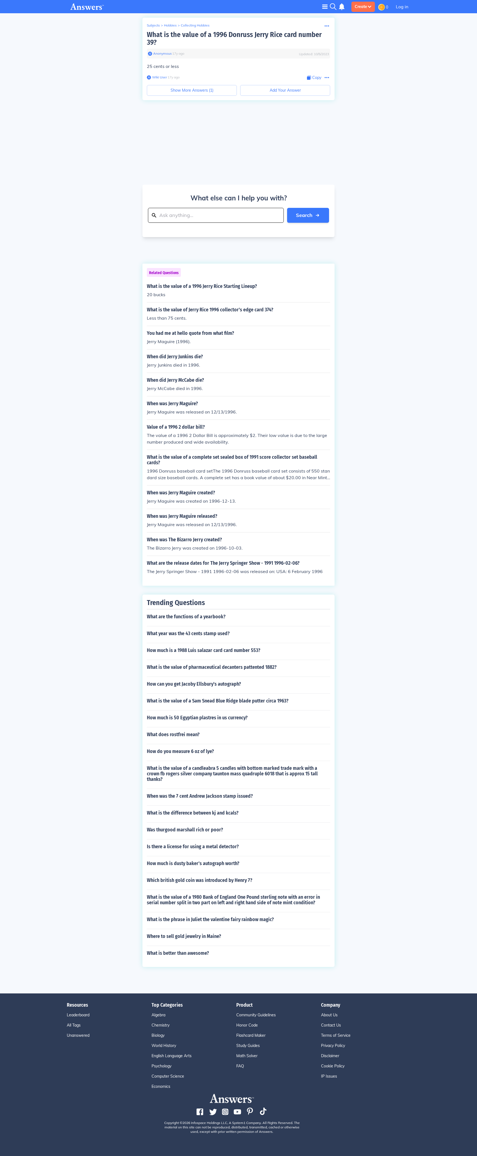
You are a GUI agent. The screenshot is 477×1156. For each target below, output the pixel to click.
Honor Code (247, 1025)
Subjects (153, 25)
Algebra (158, 1014)
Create (361, 6)
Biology (158, 1035)
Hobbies (170, 25)
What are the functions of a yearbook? (186, 617)
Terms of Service (336, 1035)
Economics (161, 1086)
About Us (329, 1014)
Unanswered (78, 1035)
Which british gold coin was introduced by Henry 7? (199, 880)
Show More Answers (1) (192, 90)
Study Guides (248, 1045)
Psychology (161, 1066)
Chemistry (160, 1025)
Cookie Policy (332, 1066)
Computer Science (168, 1076)
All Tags (74, 1025)
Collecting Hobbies (195, 25)
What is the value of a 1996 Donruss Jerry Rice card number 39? (234, 38)
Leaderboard (78, 1014)
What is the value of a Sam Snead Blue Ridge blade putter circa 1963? (217, 701)
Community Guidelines (256, 1014)
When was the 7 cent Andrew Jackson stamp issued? (200, 796)
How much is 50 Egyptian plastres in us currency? (197, 718)
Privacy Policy (333, 1045)
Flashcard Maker (251, 1035)
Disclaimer (330, 1055)
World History (164, 1045)
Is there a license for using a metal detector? (193, 847)
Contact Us (331, 1025)
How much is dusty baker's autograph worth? (193, 863)
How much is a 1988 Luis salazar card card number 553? (203, 650)
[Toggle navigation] (325, 6)
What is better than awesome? (178, 953)
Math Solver (247, 1055)
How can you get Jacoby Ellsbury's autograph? (194, 684)
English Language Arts (172, 1055)
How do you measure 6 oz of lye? (180, 751)
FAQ (240, 1066)
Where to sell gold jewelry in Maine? (184, 936)
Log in (402, 6)
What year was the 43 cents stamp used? (188, 633)
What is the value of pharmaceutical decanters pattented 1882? (212, 667)
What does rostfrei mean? (173, 734)
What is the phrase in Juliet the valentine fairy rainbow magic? (210, 919)
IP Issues (329, 1076)
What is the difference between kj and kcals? (193, 813)
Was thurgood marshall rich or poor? (185, 830)
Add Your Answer (285, 90)
